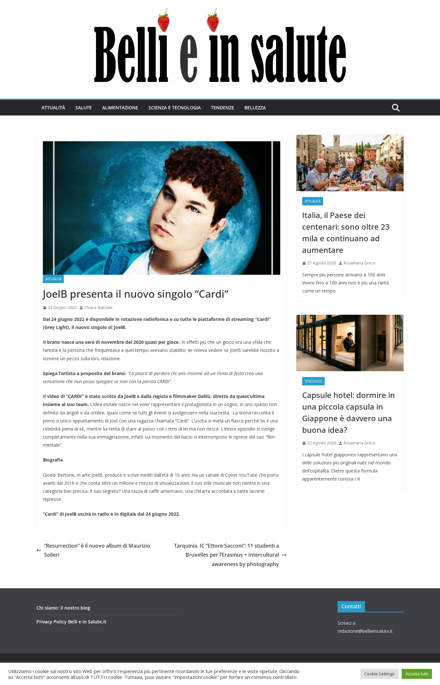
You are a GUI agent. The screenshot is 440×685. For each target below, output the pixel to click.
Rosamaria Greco (360, 263)
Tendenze (222, 107)
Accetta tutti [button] (417, 674)
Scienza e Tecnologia (174, 107)
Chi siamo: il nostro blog (63, 608)
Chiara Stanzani (98, 307)
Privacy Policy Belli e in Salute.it (71, 622)
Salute (83, 107)
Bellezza (255, 107)
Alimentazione (120, 107)
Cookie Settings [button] (379, 674)
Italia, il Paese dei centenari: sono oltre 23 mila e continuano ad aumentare (346, 232)
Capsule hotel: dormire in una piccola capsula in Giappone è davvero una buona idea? (348, 412)
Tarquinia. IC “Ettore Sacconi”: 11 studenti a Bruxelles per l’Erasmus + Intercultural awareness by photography (226, 555)
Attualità (53, 107)
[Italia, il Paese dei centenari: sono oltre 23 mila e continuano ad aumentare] (350, 163)
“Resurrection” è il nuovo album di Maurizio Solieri (97, 550)
